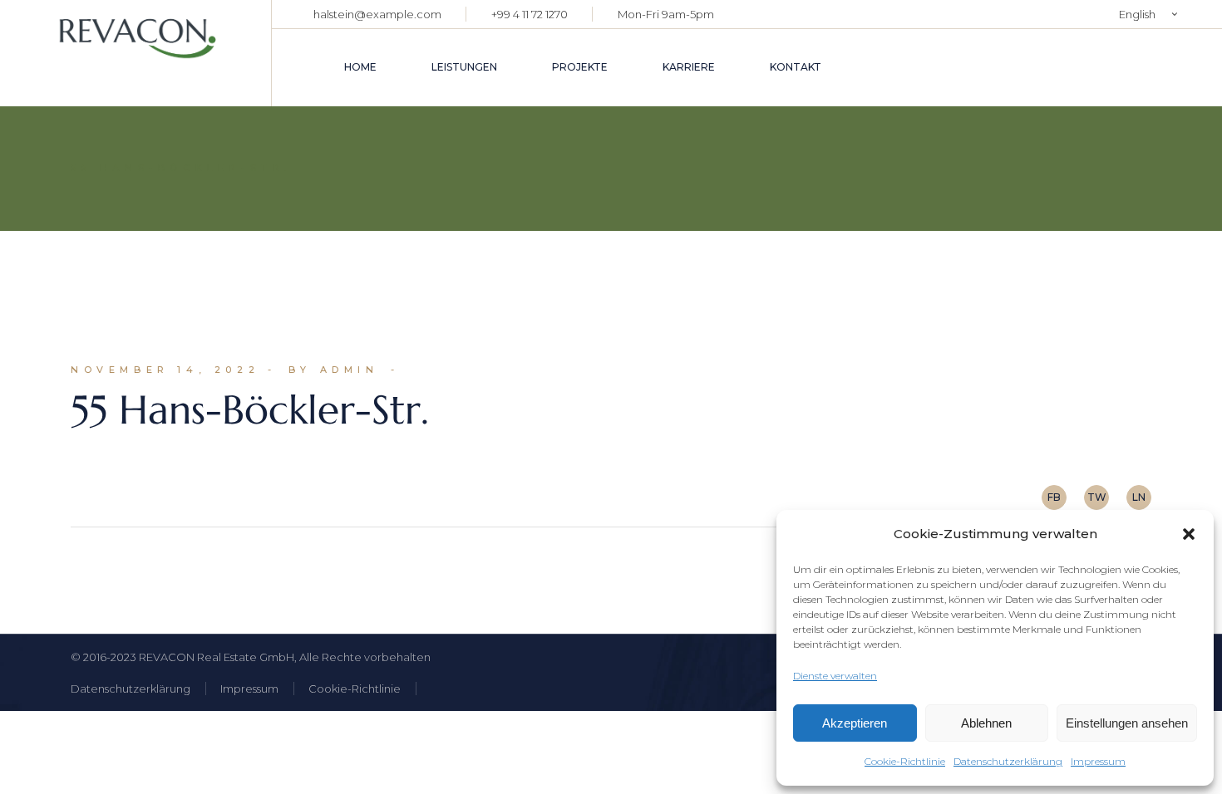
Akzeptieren (854, 723)
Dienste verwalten (835, 675)
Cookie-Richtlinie (905, 761)
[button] (1188, 534)
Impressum (1098, 761)
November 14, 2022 (165, 369)
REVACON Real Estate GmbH (216, 657)
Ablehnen (986, 723)
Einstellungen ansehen (1127, 723)
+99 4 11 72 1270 (529, 14)
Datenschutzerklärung (1007, 761)
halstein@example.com (377, 14)
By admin (333, 369)
